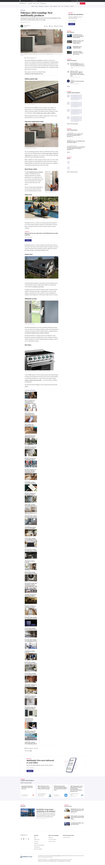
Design (36, 6)
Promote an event (73, 171)
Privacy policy (40, 860)
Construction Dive (66, 837)
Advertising (51, 837)
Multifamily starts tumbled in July (77, 47)
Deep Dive (30, 3)
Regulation (55, 6)
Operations (47, 6)
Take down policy (53, 860)
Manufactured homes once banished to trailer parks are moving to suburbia (76, 148)
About (35, 837)
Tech (62, 6)
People (51, 6)
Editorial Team (36, 839)
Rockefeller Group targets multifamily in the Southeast (78, 36)
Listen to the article (31, 57)
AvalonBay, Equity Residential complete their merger (78, 53)
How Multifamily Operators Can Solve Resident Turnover (77, 64)
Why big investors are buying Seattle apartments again (76, 141)
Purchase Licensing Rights (39, 845)
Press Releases (43, 3)
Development (41, 6)
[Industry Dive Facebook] (24, 839)
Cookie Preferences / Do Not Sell (63, 860)
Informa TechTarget (57, 855)
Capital (33, 6)
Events (38, 3)
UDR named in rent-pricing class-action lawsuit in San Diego (77, 817)
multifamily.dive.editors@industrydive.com (34, 73)
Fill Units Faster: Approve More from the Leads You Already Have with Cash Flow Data (77, 73)
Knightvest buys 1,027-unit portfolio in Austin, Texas (78, 42)
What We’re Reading (38, 849)
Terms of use (46, 860)
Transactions (66, 6)
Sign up (83, 3)
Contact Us (36, 841)
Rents (59, 6)
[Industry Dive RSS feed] (28, 839)
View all (68, 86)
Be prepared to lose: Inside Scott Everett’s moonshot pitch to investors (75, 135)
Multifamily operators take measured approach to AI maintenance (77, 810)
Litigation (72, 6)
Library (34, 3)
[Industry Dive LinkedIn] (21, 839)
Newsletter (36, 843)
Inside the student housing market (77, 82)
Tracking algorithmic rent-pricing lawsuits (77, 823)
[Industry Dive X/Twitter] (26, 839)
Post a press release (74, 123)
